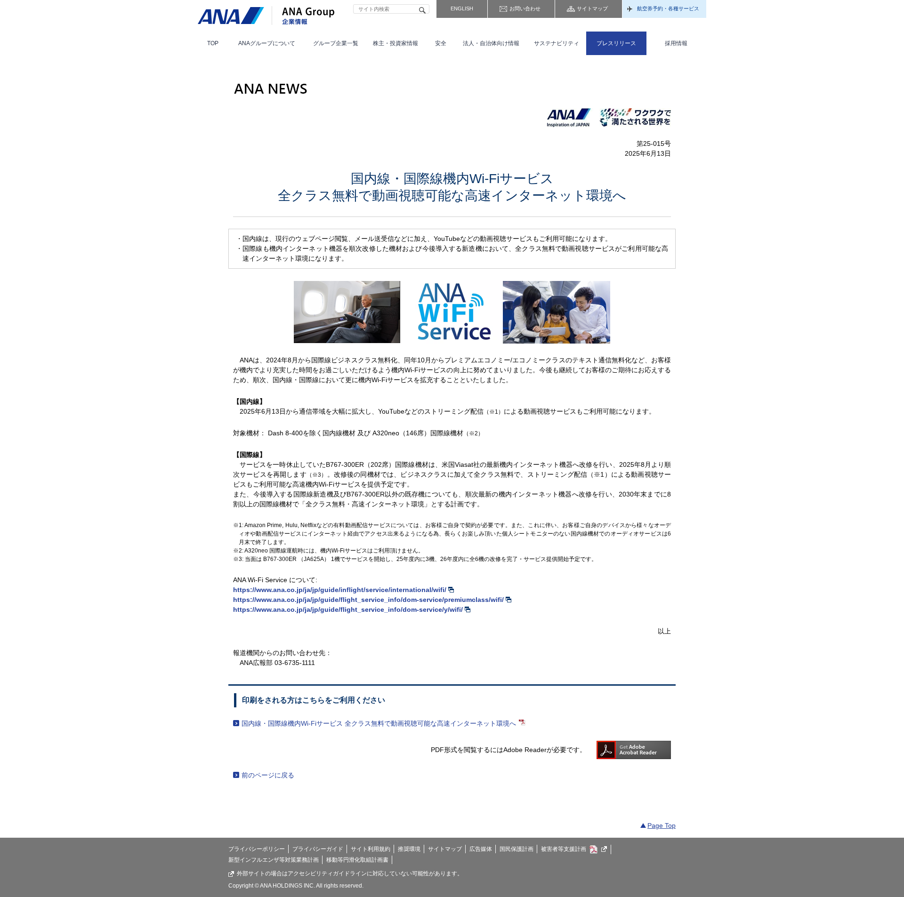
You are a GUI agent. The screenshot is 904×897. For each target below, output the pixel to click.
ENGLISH (462, 8)
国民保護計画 (516, 849)
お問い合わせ (525, 8)
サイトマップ (592, 8)
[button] (267, 43)
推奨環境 (409, 849)
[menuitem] (213, 43)
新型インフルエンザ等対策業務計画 (273, 860)
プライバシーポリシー (256, 849)
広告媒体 (480, 849)
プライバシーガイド (317, 849)
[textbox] (391, 9)
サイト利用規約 (370, 849)
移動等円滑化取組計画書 (357, 860)
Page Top (661, 825)
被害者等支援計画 (563, 849)
